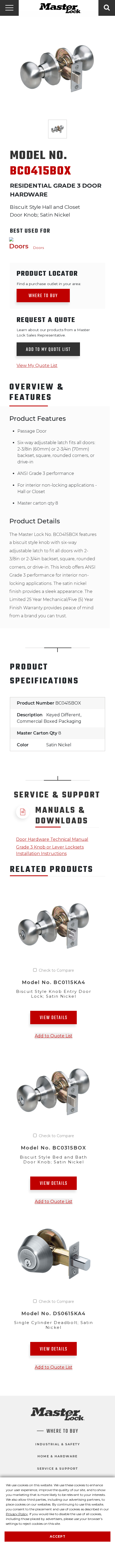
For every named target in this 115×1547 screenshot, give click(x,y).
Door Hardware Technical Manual (52, 839)
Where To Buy (62, 1431)
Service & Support (57, 1468)
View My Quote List (37, 365)
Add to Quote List (53, 1035)
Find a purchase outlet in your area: (49, 284)
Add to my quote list (48, 350)
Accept (58, 1536)
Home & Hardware (57, 1456)
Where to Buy (43, 296)
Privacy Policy (17, 1514)
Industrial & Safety (57, 1444)
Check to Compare (56, 970)
